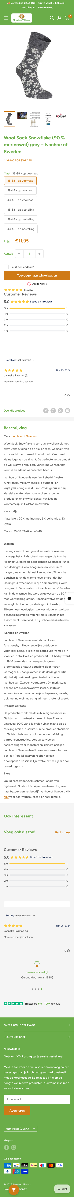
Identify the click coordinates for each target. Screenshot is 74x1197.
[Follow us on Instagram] (13, 1147)
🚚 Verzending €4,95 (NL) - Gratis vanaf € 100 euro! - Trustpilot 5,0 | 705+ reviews (37, 5)
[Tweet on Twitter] (60, 410)
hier (6, 797)
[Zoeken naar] (52, 18)
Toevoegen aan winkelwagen (37, 275)
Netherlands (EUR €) (17, 1128)
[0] (67, 18)
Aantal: (8, 253)
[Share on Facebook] (46, 410)
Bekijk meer (62, 832)
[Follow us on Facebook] (6, 1147)
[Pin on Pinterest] (53, 410)
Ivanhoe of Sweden (18, 160)
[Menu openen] (6, 18)
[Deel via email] (67, 410)
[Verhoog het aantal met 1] (39, 254)
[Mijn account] (59, 18)
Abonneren (17, 1110)
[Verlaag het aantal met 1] (19, 254)
